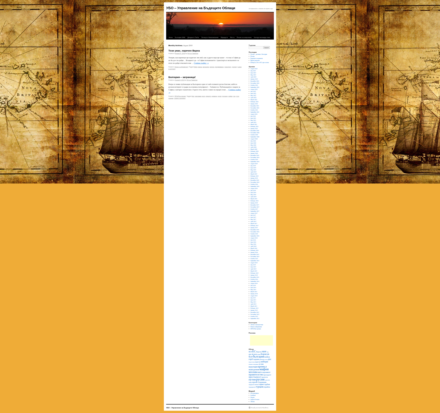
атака (258, 354)
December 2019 (254, 155)
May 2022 (253, 95)
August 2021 (254, 114)
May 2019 (253, 170)
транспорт (227, 67)
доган (266, 359)
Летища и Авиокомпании (209, 37)
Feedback (253, 395)
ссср (237, 96)
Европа (259, 351)
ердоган (257, 362)
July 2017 (253, 215)
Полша (252, 56)
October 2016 (254, 234)
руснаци (225, 96)
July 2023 (253, 71)
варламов (198, 96)
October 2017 (254, 209)
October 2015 (254, 258)
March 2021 (253, 124)
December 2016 (254, 230)
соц (234, 96)
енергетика (252, 362)
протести (265, 377)
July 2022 (253, 91)
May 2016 (253, 244)
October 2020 (254, 135)
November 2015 (254, 256)
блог (193, 96)
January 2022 (254, 104)
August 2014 (254, 283)
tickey (195, 67)
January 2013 (254, 310)
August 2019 (254, 163)
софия (230, 96)
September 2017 (254, 211)
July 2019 (253, 166)
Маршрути (224, 37)
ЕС (254, 351)
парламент (266, 372)
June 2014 (253, 287)
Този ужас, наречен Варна (184, 50)
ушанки (170, 98)
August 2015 (254, 263)
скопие (256, 384)
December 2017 (254, 205)
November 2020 (254, 132)
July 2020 (253, 141)
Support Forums (254, 399)
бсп (250, 356)
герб (251, 358)
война (267, 356)
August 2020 (254, 139)
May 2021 (253, 120)
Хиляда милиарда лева (262, 37)
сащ (250, 382)
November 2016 (254, 232)
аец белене (253, 354)
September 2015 (254, 260)
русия (219, 96)
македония (254, 369)
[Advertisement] (261, 340)
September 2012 (254, 318)
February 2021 (254, 126)
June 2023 (253, 73)
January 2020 (254, 153)
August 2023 (254, 69)
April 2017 (253, 221)
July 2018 (253, 190)
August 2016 (254, 238)
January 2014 (254, 294)
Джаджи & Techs (193, 37)
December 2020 (254, 130)
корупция (253, 366)
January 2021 (254, 128)
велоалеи (206, 67)
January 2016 (254, 252)
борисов (265, 354)
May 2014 (253, 289)
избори (264, 361)
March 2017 (253, 223)
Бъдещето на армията (256, 58)
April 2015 (253, 269)
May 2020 (253, 145)
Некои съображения (181, 67)
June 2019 (253, 168)
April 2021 (253, 122)
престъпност (255, 376)
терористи (252, 387)
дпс (269, 359)
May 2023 (253, 75)
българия (258, 356)
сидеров (251, 384)
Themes (252, 401)
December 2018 (254, 180)
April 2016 (253, 246)
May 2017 (253, 219)
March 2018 (253, 199)
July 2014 (253, 285)
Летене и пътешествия (256, 324)
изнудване (255, 364)
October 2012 (254, 316)
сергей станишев (259, 382)
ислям (261, 364)
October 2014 (254, 279)
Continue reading (201, 63)
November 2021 (254, 108)
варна (200, 67)
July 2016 (253, 240)
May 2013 (253, 302)
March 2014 (253, 291)
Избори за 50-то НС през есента (259, 62)
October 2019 (254, 159)
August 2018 (254, 188)
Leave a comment (179, 98)
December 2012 (254, 312)
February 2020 (254, 151)
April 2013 (253, 304)
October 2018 (254, 184)
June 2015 (253, 267)
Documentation (254, 393)
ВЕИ (250, 352)
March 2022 (253, 99)
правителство (256, 374)
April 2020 (253, 147)
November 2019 (254, 157)
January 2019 (254, 178)
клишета (208, 96)
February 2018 (254, 201)
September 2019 (254, 161)
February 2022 (254, 102)
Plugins (252, 397)
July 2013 (253, 298)
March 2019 (253, 174)
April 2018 (253, 196)
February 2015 (254, 273)
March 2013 (253, 306)
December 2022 (254, 81)
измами (251, 364)
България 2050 (180, 37)
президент (267, 375)
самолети (267, 380)
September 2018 (254, 186)
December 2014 (254, 277)
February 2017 (254, 225)
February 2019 (254, 176)
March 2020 (253, 149)
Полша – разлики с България (258, 54)
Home (171, 37)
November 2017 (254, 207)
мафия (264, 369)
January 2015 (254, 275)
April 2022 (253, 97)
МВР (264, 351)
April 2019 (253, 172)
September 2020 (254, 137)
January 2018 (254, 203)
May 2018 (253, 194)
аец (267, 352)
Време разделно (255, 60)
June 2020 (253, 143)
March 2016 (253, 248)
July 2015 (253, 265)
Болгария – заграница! (182, 77)
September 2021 (254, 112)
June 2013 (253, 300)
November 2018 (254, 182)
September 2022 (254, 87)
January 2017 (254, 227)
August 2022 (254, 89)
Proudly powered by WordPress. (260, 408)
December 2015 (254, 254)
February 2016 (254, 250)
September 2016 (254, 236)
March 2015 (253, 271)
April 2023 (253, 77)
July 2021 (253, 116)
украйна (267, 387)
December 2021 (254, 106)
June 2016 (253, 242)
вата (203, 96)
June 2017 (253, 217)
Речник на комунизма (244, 37)
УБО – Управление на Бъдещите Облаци (200, 7)
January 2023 (254, 79)
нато (260, 372)
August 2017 (254, 213)
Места (232, 37)
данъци (261, 359)
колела (212, 67)
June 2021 (253, 118)
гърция (256, 359)
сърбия (267, 384)
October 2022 (254, 85)
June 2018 (253, 192)
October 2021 (254, 110)
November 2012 (254, 314)
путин (252, 379)
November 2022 (254, 83)
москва (253, 372)
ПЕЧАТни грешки (180, 96)
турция (259, 386)
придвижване (219, 67)
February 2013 (254, 308)
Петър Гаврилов (192, 53)
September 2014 (254, 281)
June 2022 (253, 93)
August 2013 (254, 296)
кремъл (262, 366)
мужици (214, 96)
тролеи (234, 67)
